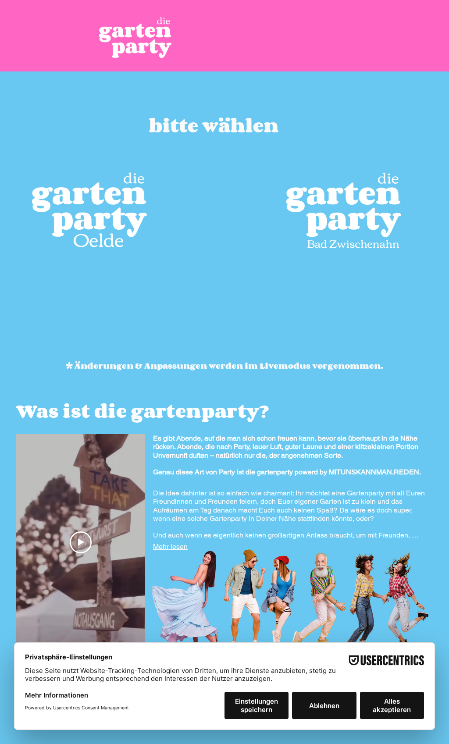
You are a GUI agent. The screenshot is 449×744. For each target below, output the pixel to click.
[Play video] (81, 542)
